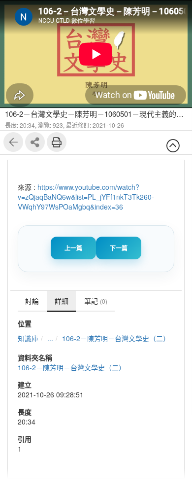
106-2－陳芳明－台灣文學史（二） (116, 338)
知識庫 (28, 338)
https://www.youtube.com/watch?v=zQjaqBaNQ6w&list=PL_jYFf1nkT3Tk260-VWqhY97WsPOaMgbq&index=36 (86, 197)
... (50, 338)
